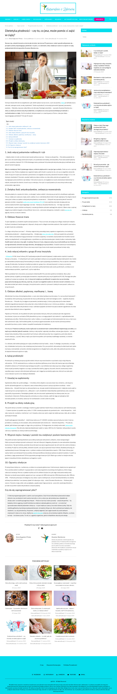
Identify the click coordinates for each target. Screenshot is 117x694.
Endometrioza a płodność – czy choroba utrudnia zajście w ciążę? (103, 105)
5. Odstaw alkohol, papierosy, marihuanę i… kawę (21, 134)
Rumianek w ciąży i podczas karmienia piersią (102, 78)
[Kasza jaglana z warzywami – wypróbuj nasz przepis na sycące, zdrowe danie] (65, 572)
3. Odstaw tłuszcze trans (14, 130)
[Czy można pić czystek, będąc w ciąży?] (86, 53)
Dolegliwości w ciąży (97, 206)
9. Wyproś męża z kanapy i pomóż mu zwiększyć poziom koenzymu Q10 (28, 143)
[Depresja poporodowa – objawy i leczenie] (86, 154)
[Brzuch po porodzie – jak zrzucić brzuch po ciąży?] (86, 167)
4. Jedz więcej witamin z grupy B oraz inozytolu (21, 132)
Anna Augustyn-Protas (16, 38)
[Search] (110, 19)
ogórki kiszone (38, 513)
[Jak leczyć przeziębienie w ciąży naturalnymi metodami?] (86, 93)
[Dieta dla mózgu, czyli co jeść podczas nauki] (16, 572)
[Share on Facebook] (38, 528)
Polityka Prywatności (70, 665)
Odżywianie (48, 19)
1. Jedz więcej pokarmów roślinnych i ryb (19, 126)
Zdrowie (7, 19)
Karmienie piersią (97, 214)
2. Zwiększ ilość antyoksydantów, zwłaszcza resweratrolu (23, 128)
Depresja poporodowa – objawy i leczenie (101, 152)
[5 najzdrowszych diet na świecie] (65, 626)
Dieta (63, 103)
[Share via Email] (42, 528)
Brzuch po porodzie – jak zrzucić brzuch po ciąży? (101, 165)
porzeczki (68, 210)
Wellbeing (58, 19)
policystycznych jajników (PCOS (33, 202)
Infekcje (97, 210)
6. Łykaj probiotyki (12, 137)
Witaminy (9, 256)
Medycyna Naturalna (86, 19)
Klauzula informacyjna (54, 665)
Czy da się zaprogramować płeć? (17, 147)
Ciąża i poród (26, 19)
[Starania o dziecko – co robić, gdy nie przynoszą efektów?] (40, 626)
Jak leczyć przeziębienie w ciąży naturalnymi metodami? (103, 91)
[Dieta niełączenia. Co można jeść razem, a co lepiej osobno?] (40, 598)
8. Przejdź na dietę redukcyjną (16, 141)
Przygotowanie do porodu (35, 26)
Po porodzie (97, 202)
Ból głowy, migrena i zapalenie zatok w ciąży (101, 140)
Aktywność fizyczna (71, 19)
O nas (42, 665)
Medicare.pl (99, 19)
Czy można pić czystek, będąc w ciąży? (101, 52)
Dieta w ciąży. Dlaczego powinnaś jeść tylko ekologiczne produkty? (101, 127)
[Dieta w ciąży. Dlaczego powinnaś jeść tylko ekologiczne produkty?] (86, 128)
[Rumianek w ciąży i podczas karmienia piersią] (86, 80)
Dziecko (16, 19)
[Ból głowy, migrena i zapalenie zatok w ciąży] (86, 141)
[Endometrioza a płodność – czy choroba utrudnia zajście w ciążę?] (16, 626)
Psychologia (37, 19)
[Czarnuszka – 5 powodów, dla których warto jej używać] (16, 598)
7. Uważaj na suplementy (14, 139)
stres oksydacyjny (48, 234)
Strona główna (9, 26)
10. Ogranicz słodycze (14, 145)
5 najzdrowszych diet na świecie (65, 636)
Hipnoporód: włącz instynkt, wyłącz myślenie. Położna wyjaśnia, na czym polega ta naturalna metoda (103, 67)
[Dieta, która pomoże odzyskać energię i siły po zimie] (40, 572)
